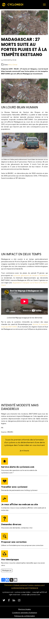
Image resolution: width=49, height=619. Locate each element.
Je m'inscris (24, 450)
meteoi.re (34, 588)
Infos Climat (12, 65)
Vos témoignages (10, 559)
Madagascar (6, 570)
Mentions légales (24, 609)
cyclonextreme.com (19, 588)
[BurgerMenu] (44, 5)
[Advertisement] (24, 215)
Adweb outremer (20, 585)
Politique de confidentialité (24, 616)
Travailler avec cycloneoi (14, 487)
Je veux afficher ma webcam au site (19, 504)
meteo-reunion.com (36, 585)
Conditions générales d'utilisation (24, 613)
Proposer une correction (14, 542)
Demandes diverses (11, 524)
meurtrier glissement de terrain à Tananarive (30, 275)
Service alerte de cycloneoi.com (17, 467)
